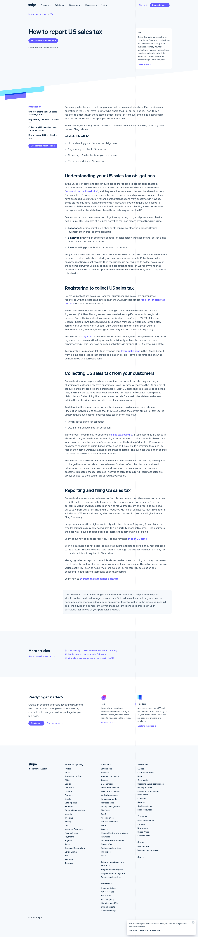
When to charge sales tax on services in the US (91, 658)
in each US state (137, 538)
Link (67, 825)
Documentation (108, 888)
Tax (52, 14)
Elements (69, 806)
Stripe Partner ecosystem (113, 873)
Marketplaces (107, 802)
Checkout (69, 787)
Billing (67, 780)
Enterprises (106, 768)
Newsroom (143, 828)
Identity (68, 814)
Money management (110, 806)
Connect (69, 795)
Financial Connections (75, 810)
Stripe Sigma (71, 851)
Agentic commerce (110, 776)
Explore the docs (146, 725)
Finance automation (110, 791)
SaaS (103, 814)
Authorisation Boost (74, 776)
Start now (35, 723)
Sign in (142, 5)
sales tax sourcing (121, 434)
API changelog (107, 899)
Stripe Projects (108, 906)
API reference (107, 891)
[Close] (193, 923)
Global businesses (109, 795)
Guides (141, 768)
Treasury (69, 863)
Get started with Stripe (42, 40)
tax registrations (130, 350)
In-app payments (109, 799)
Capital (68, 783)
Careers (141, 824)
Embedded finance (110, 787)
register (87, 336)
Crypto (68, 799)
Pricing (104, 5)
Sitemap (141, 802)
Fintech (104, 825)
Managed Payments (74, 829)
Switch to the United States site (144, 930)
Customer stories (146, 772)
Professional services (111, 848)
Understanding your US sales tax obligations (42, 113)
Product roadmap (146, 820)
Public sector (107, 851)
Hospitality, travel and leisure (114, 833)
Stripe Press (143, 831)
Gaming (104, 829)
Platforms (105, 810)
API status (106, 895)
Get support (143, 846)
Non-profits (106, 844)
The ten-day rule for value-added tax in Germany (92, 650)
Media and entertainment (113, 840)
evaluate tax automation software (99, 578)
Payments (69, 836)
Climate (68, 791)
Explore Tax (107, 722)
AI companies (107, 817)
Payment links (71, 833)
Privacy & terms (145, 787)
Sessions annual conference (151, 783)
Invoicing (69, 817)
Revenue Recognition (75, 848)
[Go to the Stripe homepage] (32, 764)
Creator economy (109, 821)
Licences (142, 798)
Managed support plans (148, 850)
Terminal (69, 859)
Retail (103, 855)
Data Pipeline (71, 802)
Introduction (34, 106)
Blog (140, 776)
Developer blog (108, 910)
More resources (37, 14)
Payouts (68, 840)
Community (143, 780)
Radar (67, 844)
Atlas (67, 772)
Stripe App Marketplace (112, 869)
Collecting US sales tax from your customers (42, 129)
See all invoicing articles (40, 656)
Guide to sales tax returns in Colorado (87, 654)
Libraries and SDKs (110, 903)
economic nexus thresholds (82, 191)
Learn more (143, 64)
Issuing (68, 821)
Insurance (105, 836)
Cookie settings (145, 806)
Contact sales (159, 5)
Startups (105, 772)
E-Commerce (107, 783)
